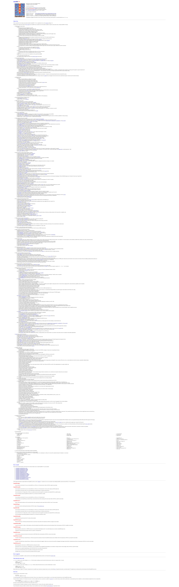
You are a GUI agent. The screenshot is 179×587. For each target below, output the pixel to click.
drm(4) (21, 98)
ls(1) (22, 134)
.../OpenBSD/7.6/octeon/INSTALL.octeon (21, 476)
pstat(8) (40, 138)
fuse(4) (28, 73)
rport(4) (22, 248)
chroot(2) (20, 133)
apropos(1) (34, 149)
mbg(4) (27, 177)
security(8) (20, 137)
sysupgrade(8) (22, 233)
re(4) (32, 212)
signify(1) (27, 11)
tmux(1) (16, 334)
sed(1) (26, 147)
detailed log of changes (31, 10)
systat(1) (38, 264)
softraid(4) (22, 189)
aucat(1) (31, 121)
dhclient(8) (23, 321)
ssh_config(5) (22, 425)
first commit (28, 24)
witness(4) (20, 61)
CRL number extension (23, 310)
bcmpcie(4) (25, 179)
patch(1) (20, 132)
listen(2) (43, 251)
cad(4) (33, 199)
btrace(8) (19, 135)
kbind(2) (29, 92)
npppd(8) (42, 272)
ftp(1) (22, 330)
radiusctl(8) (23, 277)
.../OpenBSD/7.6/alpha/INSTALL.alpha (21, 468)
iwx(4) (28, 223)
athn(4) (23, 225)
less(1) (28, 141)
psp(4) (20, 106)
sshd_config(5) (24, 427)
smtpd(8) (19, 311)
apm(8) (46, 174)
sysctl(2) (25, 72)
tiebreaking (23, 297)
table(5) (33, 314)
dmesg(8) (25, 38)
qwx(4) (20, 218)
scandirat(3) (21, 113)
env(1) (27, 116)
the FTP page (35, 7)
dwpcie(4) (31, 183)
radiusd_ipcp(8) (24, 275)
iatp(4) (30, 197)
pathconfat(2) (21, 64)
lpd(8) (26, 133)
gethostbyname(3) (48, 120)
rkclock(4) (33, 153)
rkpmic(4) (38, 156)
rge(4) (29, 208)
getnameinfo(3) (53, 120)
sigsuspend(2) (22, 94)
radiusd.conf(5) (38, 273)
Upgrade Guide (53, 555)
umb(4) (30, 224)
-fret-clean (20, 239)
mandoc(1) (23, 150)
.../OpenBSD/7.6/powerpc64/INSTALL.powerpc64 (23, 477)
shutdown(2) (29, 85)
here (55, 569)
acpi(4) (36, 175)
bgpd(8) (19, 278)
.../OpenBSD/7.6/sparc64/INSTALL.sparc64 (22, 479)
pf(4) (28, 263)
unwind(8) (32, 331)
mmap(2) (24, 60)
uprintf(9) (42, 60)
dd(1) (20, 139)
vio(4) (37, 213)
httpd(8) (29, 326)
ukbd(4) (40, 168)
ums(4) (26, 190)
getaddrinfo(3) (58, 120)
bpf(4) (26, 250)
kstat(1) (29, 204)
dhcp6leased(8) (24, 318)
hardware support (35, 56)
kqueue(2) (38, 87)
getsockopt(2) (31, 251)
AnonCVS (51, 578)
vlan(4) (37, 215)
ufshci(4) (25, 161)
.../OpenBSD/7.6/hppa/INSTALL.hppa (21, 471)
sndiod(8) (23, 123)
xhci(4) (25, 191)
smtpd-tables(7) (23, 314)
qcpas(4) (26, 187)
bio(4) (20, 172)
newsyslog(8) (23, 143)
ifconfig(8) (26, 218)
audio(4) (27, 186)
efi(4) (42, 184)
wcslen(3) (39, 114)
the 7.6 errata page (33, 9)
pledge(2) (21, 60)
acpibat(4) (20, 174)
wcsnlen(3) (26, 114)
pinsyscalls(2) (43, 59)
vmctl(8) (35, 102)
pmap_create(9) (23, 65)
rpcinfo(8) (26, 244)
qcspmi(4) (22, 182)
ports (18, 577)
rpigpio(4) (22, 178)
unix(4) (43, 82)
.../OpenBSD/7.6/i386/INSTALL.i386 (21, 472)
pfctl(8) (35, 264)
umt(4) (29, 190)
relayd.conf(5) (28, 327)
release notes (30, 429)
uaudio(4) (20, 185)
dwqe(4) (31, 205)
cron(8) (20, 140)
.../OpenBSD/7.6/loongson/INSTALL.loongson (22, 474)
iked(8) (28, 269)
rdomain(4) (28, 247)
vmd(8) (26, 103)
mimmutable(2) (37, 59)
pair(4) (46, 248)
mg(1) (33, 146)
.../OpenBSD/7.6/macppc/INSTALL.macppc (22, 475)
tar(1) (20, 130)
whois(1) (26, 324)
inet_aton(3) (35, 120)
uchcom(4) (26, 167)
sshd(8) (45, 75)
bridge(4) (42, 259)
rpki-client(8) (19, 295)
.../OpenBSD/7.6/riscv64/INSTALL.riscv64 (21, 478)
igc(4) (25, 203)
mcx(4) (20, 201)
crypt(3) (49, 315)
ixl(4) (30, 200)
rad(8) (22, 320)
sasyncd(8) (26, 270)
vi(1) (40, 144)
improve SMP (50, 256)
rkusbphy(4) (27, 159)
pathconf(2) (25, 64)
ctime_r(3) (43, 119)
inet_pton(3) (64, 120)
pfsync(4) (20, 265)
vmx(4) (34, 104)
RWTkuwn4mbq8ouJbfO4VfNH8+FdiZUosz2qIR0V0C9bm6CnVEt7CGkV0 (45, 13)
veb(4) (38, 259)
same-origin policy (24, 296)
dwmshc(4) (21, 160)
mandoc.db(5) (60, 149)
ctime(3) (39, 119)
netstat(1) (22, 332)
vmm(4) (22, 103)
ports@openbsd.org (50, 585)
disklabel (39, 481)
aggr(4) (21, 253)
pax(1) (21, 126)
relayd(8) (22, 328)
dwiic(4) (21, 195)
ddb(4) (35, 62)
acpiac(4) (34, 174)
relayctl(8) (38, 328)
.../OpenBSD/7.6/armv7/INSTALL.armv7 (21, 470)
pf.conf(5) (46, 266)
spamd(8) (22, 325)
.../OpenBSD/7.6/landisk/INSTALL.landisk (21, 473)
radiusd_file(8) (23, 276)
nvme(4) (26, 170)
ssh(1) (20, 419)
